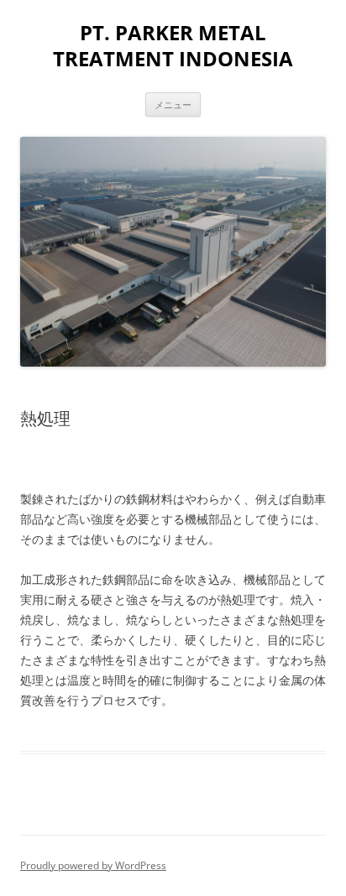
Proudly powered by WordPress (93, 865)
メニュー (173, 104)
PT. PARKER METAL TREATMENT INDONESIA (173, 46)
